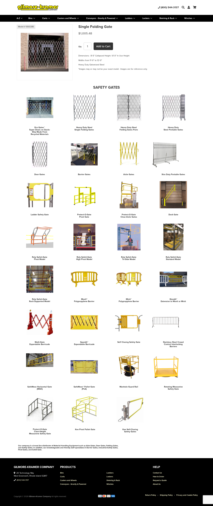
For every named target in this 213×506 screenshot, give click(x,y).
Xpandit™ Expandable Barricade (84, 343)
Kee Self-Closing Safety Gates (130, 430)
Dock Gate (173, 214)
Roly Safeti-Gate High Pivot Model (84, 258)
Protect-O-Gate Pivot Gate (84, 215)
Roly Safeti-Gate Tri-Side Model (128, 258)
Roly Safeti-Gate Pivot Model (39, 258)
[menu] (106, 18)
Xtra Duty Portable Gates (173, 174)
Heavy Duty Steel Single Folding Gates (84, 128)
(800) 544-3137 (170, 7)
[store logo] (47, 7)
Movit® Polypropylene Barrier (84, 300)
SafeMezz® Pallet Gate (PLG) (84, 387)
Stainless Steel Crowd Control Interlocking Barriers (173, 344)
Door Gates (39, 174)
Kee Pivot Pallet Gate (85, 429)
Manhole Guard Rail (129, 386)
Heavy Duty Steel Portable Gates (173, 128)
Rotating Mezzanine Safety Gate (173, 387)
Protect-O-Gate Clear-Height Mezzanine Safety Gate (40, 431)
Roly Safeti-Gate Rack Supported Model (39, 300)
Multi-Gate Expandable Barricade (39, 343)
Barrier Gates (84, 174)
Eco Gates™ (39, 127)
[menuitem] (31, 18)
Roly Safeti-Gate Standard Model (173, 258)
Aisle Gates (128, 174)
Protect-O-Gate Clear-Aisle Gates (129, 215)
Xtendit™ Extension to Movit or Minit (173, 300)
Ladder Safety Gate (40, 214)
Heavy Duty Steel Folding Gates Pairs (129, 128)
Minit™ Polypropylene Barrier (129, 300)
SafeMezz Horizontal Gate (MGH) (39, 387)
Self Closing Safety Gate (128, 342)
